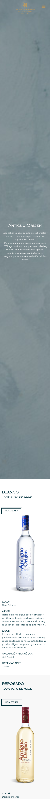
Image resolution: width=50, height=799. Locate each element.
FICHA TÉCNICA (11, 511)
